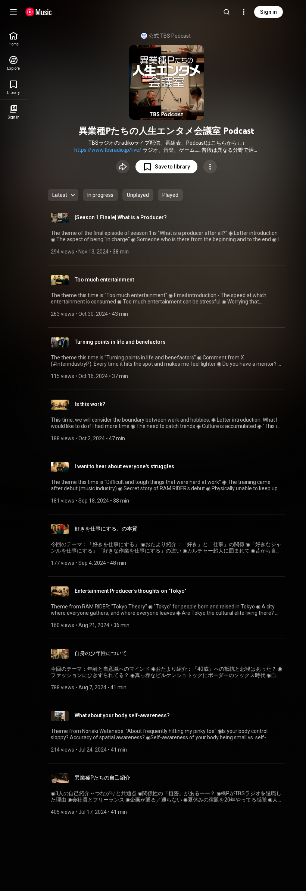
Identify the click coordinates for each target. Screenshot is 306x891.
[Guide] (13, 11)
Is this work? (90, 404)
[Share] (122, 166)
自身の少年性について (101, 653)
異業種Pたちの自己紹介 (102, 778)
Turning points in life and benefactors (120, 342)
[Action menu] (210, 166)
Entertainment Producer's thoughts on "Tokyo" (130, 591)
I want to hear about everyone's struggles (124, 466)
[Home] (38, 11)
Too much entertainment (104, 280)
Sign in (268, 12)
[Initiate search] (226, 12)
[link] (13, 39)
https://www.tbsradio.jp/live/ (107, 150)
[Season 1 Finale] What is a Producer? (121, 217)
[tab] (100, 195)
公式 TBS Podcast (170, 36)
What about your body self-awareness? (122, 715)
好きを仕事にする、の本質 (106, 529)
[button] (166, 166)
